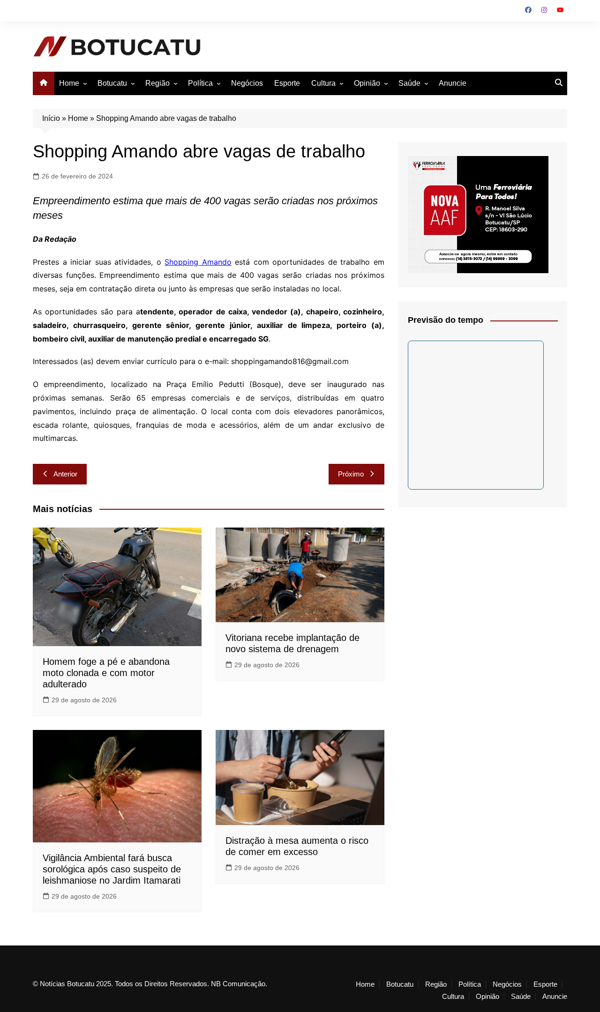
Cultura (323, 83)
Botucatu (112, 83)
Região (157, 83)
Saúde (409, 83)
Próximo (351, 474)
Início (51, 118)
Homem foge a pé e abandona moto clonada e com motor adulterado (106, 672)
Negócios (247, 83)
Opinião (367, 83)
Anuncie (452, 83)
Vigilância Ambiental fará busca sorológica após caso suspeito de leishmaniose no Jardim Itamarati (112, 869)
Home (69, 83)
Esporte (287, 83)
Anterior (65, 474)
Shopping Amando (198, 262)
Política (200, 83)
